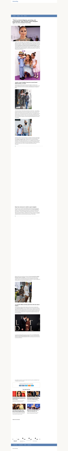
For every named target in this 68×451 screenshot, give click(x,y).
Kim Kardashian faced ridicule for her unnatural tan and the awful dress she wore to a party (19, 398)
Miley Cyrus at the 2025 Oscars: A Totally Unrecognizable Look (33, 411)
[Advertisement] (34, 8)
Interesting (15, 1)
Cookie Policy (15, 444)
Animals (14, 15)
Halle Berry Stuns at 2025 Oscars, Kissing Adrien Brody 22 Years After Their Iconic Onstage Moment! (33, 398)
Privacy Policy (21, 444)
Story (22, 15)
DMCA (25, 444)
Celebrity (18, 15)
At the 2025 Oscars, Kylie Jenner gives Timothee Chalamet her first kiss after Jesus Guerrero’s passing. (19, 411)
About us (25, 15)
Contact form (29, 444)
